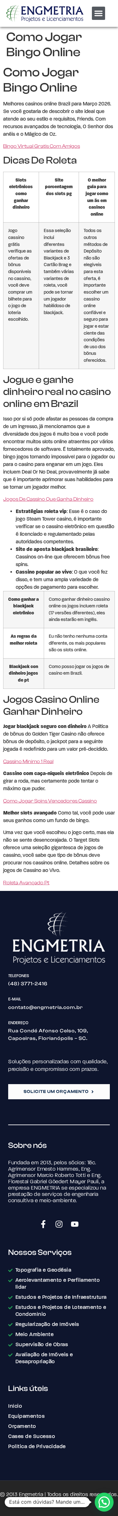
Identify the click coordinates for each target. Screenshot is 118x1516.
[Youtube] (75, 1224)
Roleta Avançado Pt (26, 883)
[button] (98, 13)
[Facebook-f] (43, 1224)
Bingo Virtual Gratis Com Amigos (41, 146)
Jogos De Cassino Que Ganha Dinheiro (48, 499)
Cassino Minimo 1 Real (28, 761)
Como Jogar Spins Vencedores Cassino (50, 801)
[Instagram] (59, 1224)
